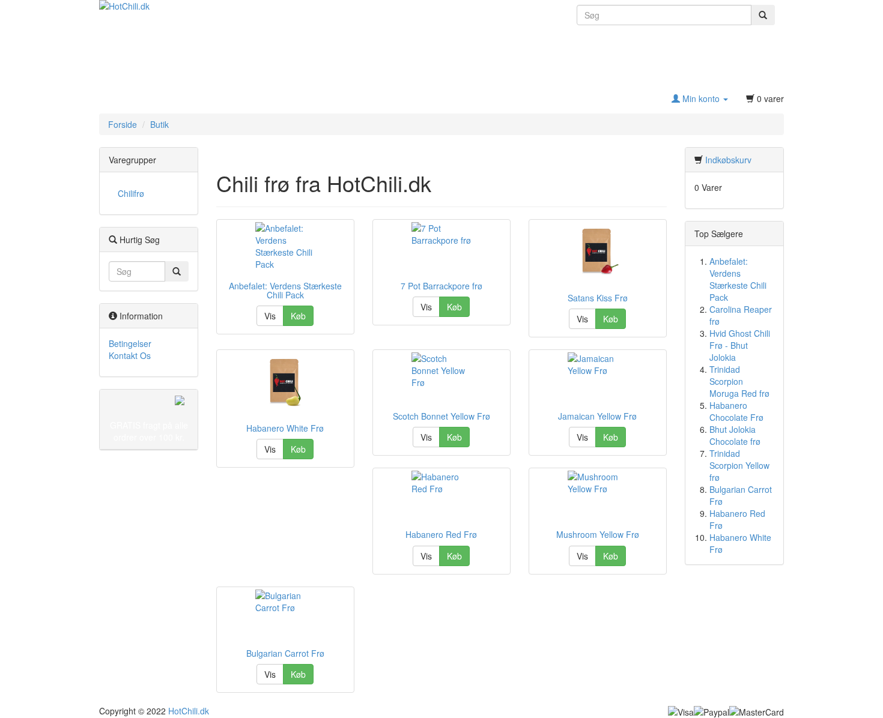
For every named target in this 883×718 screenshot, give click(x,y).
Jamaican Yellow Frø (597, 416)
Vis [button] (270, 316)
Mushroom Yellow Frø (597, 534)
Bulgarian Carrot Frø (285, 653)
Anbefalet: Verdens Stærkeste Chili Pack (285, 290)
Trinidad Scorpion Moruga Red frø (739, 381)
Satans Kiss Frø (598, 298)
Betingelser (130, 343)
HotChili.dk (188, 711)
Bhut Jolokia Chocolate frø (734, 435)
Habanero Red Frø (441, 534)
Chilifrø (131, 193)
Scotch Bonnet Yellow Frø (441, 416)
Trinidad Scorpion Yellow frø (739, 465)
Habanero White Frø (285, 428)
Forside (122, 124)
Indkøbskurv (728, 160)
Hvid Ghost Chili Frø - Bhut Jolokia (739, 345)
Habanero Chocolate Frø (736, 411)
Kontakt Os (130, 355)
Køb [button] (298, 316)
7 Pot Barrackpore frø (441, 286)
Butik (159, 124)
